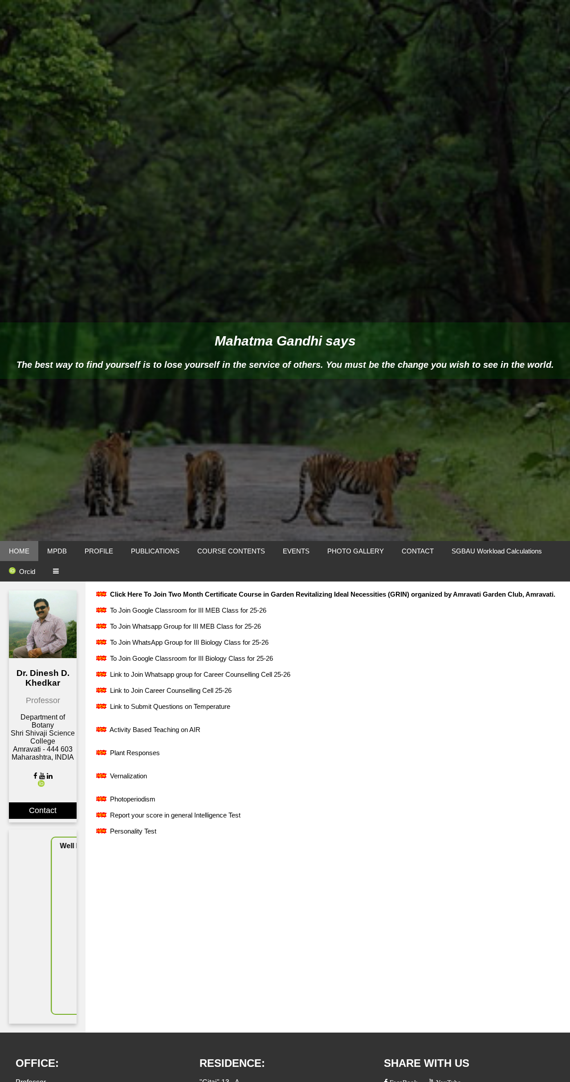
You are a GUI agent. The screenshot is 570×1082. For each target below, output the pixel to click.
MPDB (57, 551)
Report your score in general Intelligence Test (174, 815)
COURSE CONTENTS (231, 551)
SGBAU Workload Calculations (497, 551)
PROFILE (99, 551)
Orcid (27, 571)
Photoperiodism (131, 799)
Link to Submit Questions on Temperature (169, 706)
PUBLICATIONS (155, 551)
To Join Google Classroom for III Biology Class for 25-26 (190, 658)
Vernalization (127, 776)
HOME (19, 551)
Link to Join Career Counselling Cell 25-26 (170, 690)
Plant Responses (134, 753)
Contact (43, 810)
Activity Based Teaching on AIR (154, 729)
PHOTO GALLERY (355, 551)
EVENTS (296, 551)
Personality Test (132, 831)
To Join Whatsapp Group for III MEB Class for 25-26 (184, 626)
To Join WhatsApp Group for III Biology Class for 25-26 (188, 642)
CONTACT (418, 551)
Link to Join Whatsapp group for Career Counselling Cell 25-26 (199, 674)
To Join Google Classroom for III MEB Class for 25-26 (187, 610)
